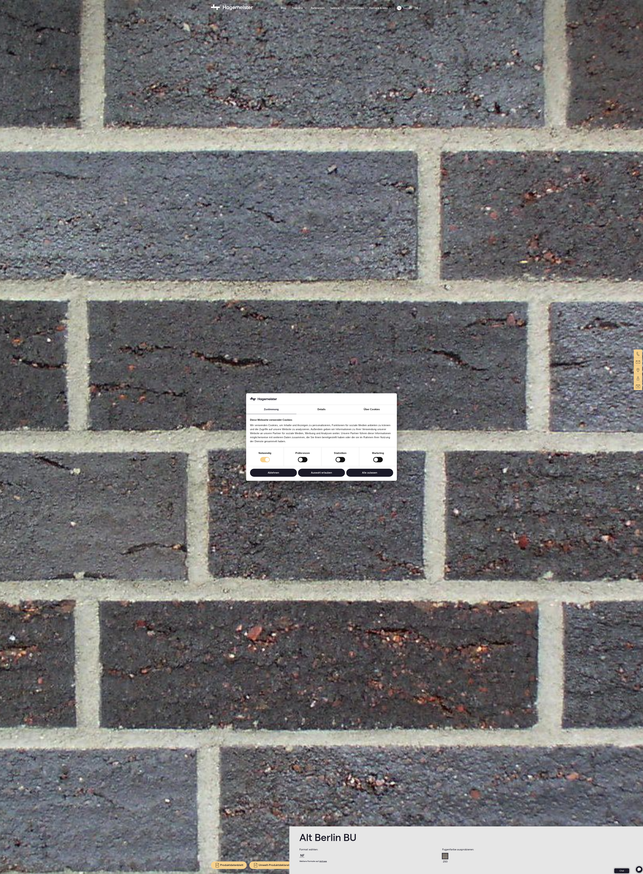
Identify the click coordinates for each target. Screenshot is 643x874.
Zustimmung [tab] (271, 409)
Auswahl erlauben (321, 472)
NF (302, 855)
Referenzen (318, 8)
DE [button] (417, 8)
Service (334, 8)
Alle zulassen (369, 472)
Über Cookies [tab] (372, 409)
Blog (283, 8)
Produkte (297, 8)
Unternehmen (355, 8)
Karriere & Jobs (378, 8)
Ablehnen (273, 472)
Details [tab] (321, 409)
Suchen (407, 8)
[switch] (302, 459)
